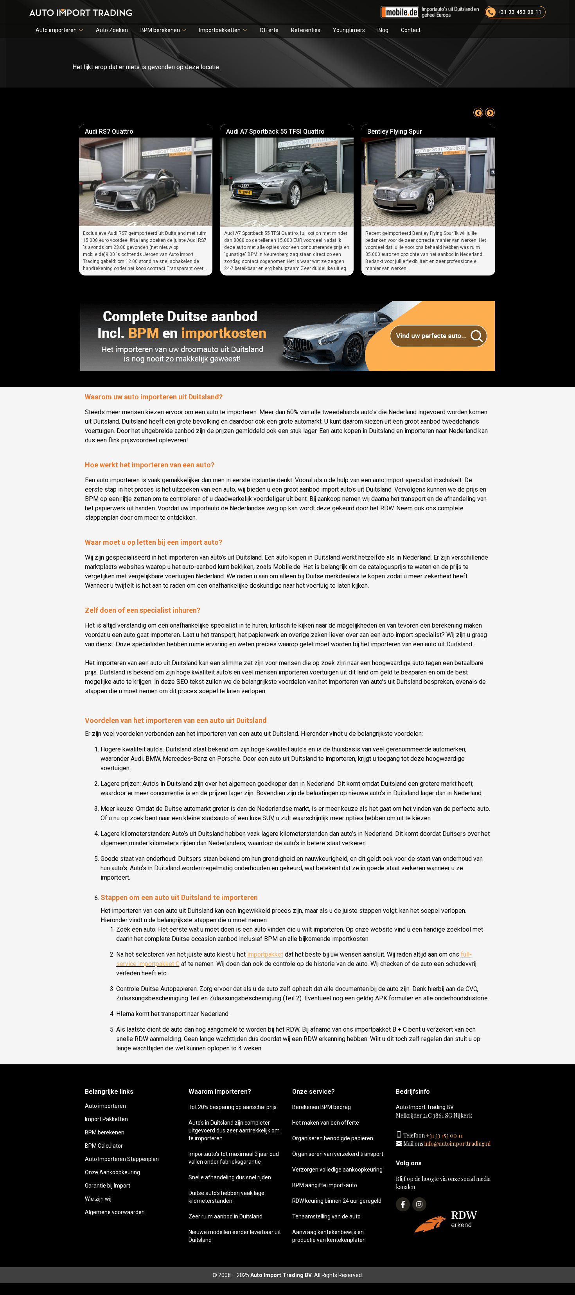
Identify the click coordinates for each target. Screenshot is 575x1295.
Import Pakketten (106, 1119)
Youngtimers (349, 30)
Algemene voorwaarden (115, 1212)
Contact (410, 30)
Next (490, 113)
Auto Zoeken (112, 30)
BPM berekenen (160, 30)
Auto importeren (56, 30)
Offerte (269, 30)
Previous (478, 113)
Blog (382, 30)
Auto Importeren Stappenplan (122, 1159)
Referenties (305, 30)
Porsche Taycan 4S (399, 131)
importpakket (265, 954)
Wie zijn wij (98, 1199)
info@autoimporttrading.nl (457, 1143)
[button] (59, 30)
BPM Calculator (104, 1146)
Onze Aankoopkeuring (112, 1172)
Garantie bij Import (107, 1185)
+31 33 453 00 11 (444, 1135)
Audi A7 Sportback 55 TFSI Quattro (138, 131)
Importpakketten (220, 30)
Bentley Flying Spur (257, 131)
